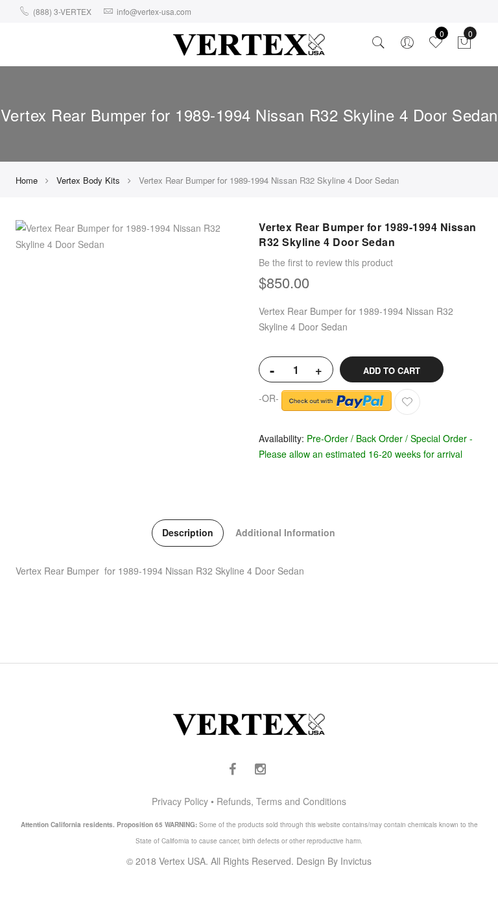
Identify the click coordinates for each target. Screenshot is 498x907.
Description (187, 532)
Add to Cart (391, 370)
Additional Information (285, 532)
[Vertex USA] (249, 44)
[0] (464, 45)
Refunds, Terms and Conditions (281, 801)
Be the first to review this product (326, 262)
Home (27, 180)
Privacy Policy (180, 801)
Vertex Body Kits (88, 180)
